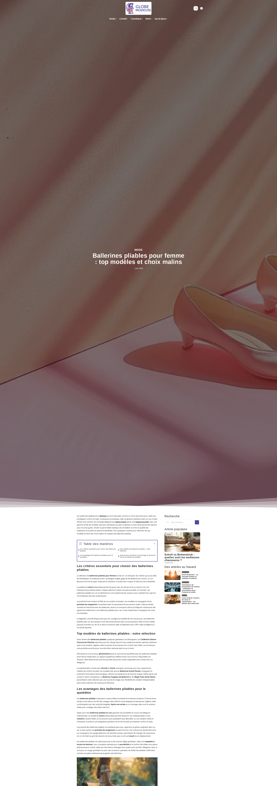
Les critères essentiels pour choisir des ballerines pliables (98, 550)
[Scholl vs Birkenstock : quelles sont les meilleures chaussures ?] (182, 542)
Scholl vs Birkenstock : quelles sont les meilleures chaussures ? (181, 557)
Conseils (185, 572)
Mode (138, 249)
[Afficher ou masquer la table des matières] (134, 544)
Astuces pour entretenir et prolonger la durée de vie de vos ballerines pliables (137, 556)
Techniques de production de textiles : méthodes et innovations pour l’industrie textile (191, 588)
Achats (169, 534)
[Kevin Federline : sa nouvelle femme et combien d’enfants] (172, 575)
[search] (196, 8)
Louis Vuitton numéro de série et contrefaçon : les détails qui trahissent (190, 600)
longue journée (142, 522)
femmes (103, 516)
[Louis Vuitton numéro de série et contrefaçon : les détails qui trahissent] (172, 599)
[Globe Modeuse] (138, 8)
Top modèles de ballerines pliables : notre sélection (135, 550)
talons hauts (120, 522)
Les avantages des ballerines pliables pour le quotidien (96, 556)
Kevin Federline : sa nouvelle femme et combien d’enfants (190, 576)
